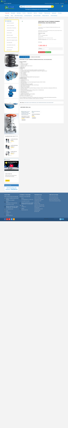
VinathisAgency (51, 218)
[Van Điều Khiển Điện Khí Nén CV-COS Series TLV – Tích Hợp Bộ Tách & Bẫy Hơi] (7, 140)
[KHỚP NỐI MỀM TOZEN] (11, 60)
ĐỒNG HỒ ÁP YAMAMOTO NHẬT (12, 40)
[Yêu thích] (27, 112)
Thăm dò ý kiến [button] (47, 13)
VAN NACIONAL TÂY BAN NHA (11, 27)
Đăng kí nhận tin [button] (45, 15)
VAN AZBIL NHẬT (9, 42)
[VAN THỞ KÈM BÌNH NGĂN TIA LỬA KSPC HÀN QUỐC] (11, 90)
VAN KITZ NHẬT (9, 32)
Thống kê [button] (40, 13)
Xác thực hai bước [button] (37, 15)
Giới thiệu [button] (19, 13)
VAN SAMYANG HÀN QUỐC (11, 45)
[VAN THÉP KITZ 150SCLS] (11, 123)
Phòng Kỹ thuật (57, 3)
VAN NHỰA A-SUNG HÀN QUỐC (12, 37)
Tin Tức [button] (24, 13)
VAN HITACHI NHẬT (10, 47)
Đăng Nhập (62, 3)
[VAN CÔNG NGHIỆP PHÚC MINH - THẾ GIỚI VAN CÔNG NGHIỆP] (5, 1)
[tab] (24, 57)
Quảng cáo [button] (54, 13)
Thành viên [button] (29, 13)
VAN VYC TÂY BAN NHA (10, 25)
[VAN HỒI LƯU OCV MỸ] (11, 75)
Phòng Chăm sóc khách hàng (49, 3)
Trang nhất (7, 13)
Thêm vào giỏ (42, 52)
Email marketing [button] (54, 15)
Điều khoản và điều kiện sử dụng (54, 199)
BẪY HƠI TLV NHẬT (10, 35)
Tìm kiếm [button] (60, 13)
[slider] (23, 118)
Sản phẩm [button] (13, 13)
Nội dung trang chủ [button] (28, 15)
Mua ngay (48, 52)
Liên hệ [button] (35, 13)
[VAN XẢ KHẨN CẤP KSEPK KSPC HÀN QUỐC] (11, 105)
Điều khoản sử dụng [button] (18, 15)
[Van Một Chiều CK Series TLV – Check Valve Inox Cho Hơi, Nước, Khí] (7, 153)
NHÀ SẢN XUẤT (9, 49)
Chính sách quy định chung (53, 196)
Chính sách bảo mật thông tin (53, 198)
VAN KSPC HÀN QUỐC (10, 23)
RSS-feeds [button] (7, 15)
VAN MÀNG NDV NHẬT (10, 30)
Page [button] (12, 15)
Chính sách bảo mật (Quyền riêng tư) (55, 200)
